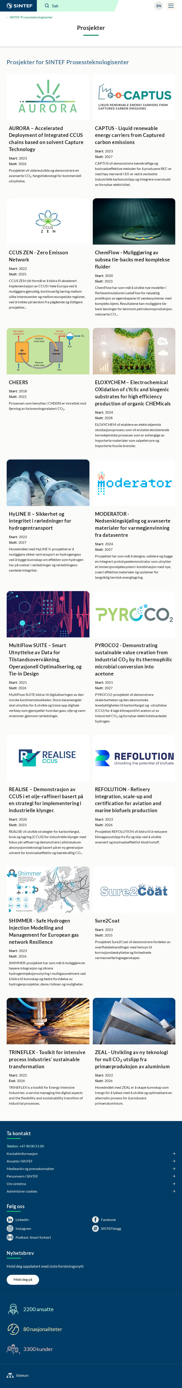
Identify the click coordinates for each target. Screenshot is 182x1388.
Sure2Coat (107, 921)
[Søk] (47, 5)
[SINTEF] (18, 6)
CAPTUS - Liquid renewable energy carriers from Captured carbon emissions (130, 135)
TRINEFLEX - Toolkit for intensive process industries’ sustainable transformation (47, 1059)
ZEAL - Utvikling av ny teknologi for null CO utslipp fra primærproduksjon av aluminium (132, 1059)
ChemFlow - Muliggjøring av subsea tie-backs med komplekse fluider (132, 259)
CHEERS (18, 382)
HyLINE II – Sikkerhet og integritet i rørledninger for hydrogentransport (40, 521)
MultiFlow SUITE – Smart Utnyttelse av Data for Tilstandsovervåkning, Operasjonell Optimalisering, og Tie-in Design (45, 659)
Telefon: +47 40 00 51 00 (25, 1146)
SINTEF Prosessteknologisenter (31, 17)
